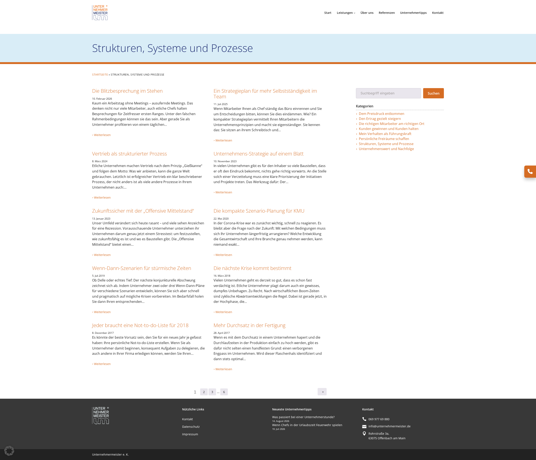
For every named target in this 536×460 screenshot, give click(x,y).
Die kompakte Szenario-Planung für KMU (259, 210)
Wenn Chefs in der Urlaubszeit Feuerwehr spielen (307, 425)
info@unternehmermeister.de (389, 426)
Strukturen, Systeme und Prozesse (386, 143)
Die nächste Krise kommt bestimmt (252, 268)
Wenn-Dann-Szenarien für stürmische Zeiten (141, 268)
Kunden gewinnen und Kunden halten (389, 128)
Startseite (100, 74)
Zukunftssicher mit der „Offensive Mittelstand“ (143, 210)
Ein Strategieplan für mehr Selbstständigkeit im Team (265, 93)
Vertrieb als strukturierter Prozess (129, 153)
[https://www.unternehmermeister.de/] (100, 12)
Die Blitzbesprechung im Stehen (127, 91)
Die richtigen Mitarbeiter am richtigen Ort (391, 123)
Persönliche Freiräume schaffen (384, 138)
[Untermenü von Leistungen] (354, 13)
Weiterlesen (102, 135)
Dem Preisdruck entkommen (381, 113)
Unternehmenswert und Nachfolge (386, 148)
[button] (9, 451)
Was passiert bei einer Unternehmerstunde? (303, 417)
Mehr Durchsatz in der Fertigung (249, 325)
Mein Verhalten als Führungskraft (385, 133)
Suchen (433, 93)
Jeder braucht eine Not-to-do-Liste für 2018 (140, 325)
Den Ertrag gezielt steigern (380, 118)
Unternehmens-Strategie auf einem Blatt (259, 153)
